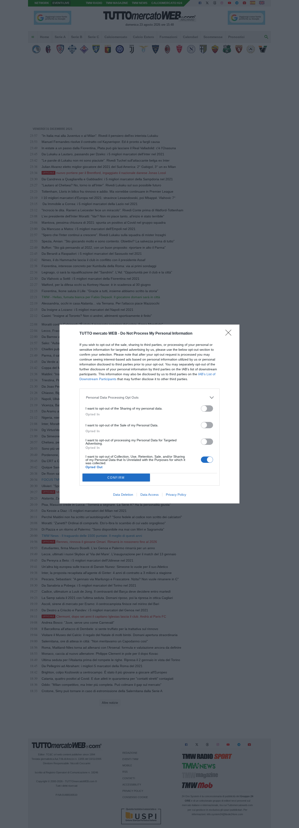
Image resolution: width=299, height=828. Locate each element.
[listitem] (149, 397)
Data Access (149, 494)
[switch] (207, 408)
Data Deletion (123, 494)
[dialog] (149, 414)
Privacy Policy (176, 494)
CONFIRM (116, 477)
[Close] (229, 334)
